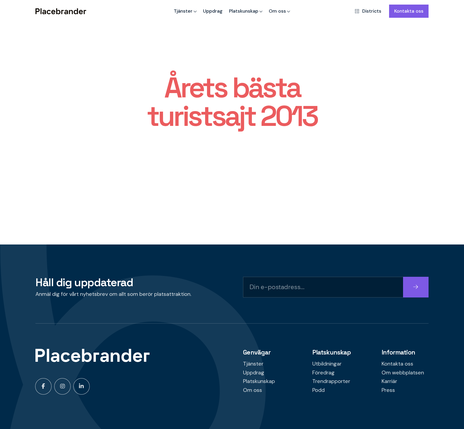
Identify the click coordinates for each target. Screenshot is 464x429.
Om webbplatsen (403, 372)
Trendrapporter (331, 381)
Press (388, 390)
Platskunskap (243, 11)
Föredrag (323, 372)
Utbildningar (327, 363)
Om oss (277, 11)
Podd (318, 390)
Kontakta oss (408, 11)
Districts (371, 11)
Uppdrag (213, 11)
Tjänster (183, 11)
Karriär (389, 381)
